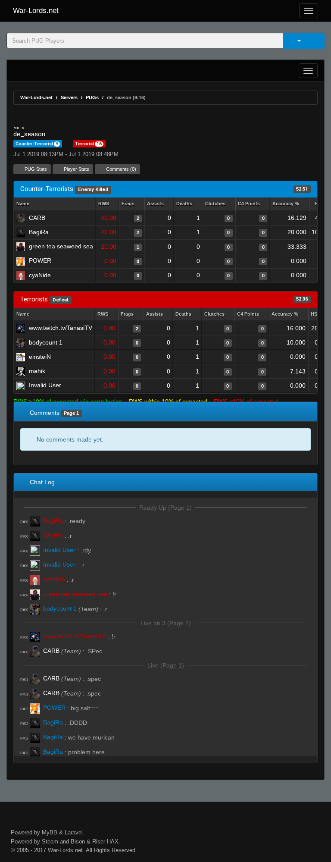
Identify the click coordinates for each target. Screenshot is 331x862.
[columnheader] (107, 204)
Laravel (74, 832)
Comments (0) (120, 169)
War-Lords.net (36, 10)
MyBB (49, 832)
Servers (69, 97)
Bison (78, 841)
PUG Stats (35, 169)
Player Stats (75, 169)
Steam (50, 841)
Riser (98, 841)
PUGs (92, 97)
